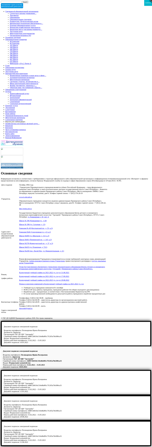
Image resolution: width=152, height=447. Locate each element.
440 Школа (14, 49)
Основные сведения (13, 37)
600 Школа (14, 57)
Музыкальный (15, 96)
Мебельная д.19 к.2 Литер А (20, 63)
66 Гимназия (14, 43)
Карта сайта (9, 134)
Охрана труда (10, 69)
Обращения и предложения (15, 90)
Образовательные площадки (16, 39)
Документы (14, 15)
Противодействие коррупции (16, 73)
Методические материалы (19, 79)
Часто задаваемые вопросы (15, 130)
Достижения (10, 108)
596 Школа (14, 53)
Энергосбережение (12, 136)
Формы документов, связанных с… (23, 86)
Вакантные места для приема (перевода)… (26, 29)
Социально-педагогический (20, 104)
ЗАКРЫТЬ (148, 3)
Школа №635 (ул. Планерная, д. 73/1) (33, 247)
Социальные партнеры (14, 120)
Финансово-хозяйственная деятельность (25, 27)
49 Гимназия (14, 41)
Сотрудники (10, 110)
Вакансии (9, 126)
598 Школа (14, 55)
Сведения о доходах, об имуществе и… (25, 81)
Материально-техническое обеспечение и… (26, 23)
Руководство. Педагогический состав (24, 21)
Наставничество (11, 132)
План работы (10, 114)
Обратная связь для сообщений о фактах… (26, 88)
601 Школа (14, 59)
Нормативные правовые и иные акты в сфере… (28, 75)
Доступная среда (16, 31)
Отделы (8, 92)
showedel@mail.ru (25, 308)
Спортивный (15, 102)
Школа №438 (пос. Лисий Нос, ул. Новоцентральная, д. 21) (41, 251)
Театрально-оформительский (21, 100)
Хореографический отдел (19, 94)
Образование (15, 17)
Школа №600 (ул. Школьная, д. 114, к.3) (34, 236)
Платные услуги (11, 106)
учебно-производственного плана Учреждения (47, 261)
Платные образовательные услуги (23, 25)
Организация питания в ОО (20, 35)
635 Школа (14, 61)
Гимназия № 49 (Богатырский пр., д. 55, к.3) (36, 228)
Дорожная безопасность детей (16, 116)
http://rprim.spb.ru (25, 209)
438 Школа (14, 47)
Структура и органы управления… (23, 13)
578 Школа (14, 51)
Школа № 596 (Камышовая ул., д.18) (33, 221)
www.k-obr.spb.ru (25, 197)
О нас (7, 65)
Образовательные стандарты (20, 19)
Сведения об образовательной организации (21, 11)
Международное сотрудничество (22, 33)
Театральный (15, 98)
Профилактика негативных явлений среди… (22, 124)
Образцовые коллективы (14, 67)
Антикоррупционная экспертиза (22, 77)
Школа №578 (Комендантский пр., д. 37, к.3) (36, 243)
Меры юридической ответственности (24, 84)
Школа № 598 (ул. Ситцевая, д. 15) (32, 224)
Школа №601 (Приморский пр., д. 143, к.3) (35, 240)
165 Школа (14, 45)
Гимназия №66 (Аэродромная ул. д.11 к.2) (35, 232)
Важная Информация (13, 138)
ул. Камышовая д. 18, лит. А (38, 217)
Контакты (9, 128)
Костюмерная (10, 112)
